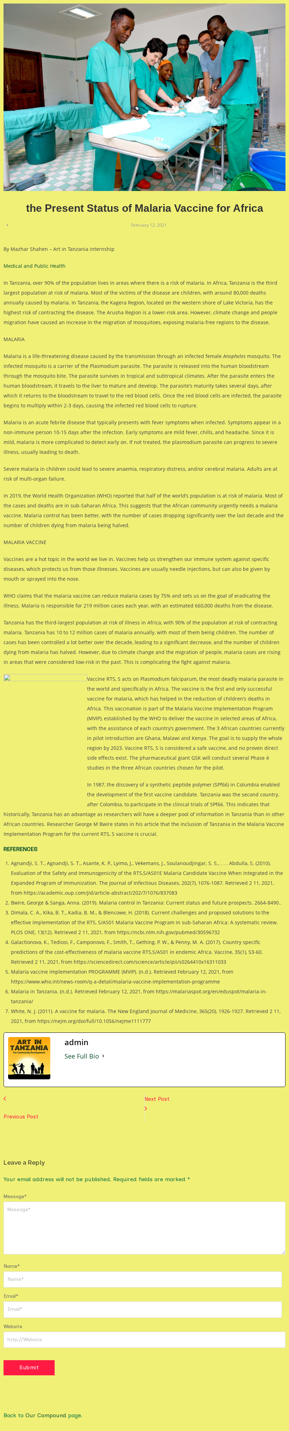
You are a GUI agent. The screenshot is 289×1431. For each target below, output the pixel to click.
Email (11, 1296)
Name (12, 1266)
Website (13, 1327)
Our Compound (45, 1415)
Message (15, 1196)
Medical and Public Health (35, 266)
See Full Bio (81, 1056)
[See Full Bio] (103, 1056)
